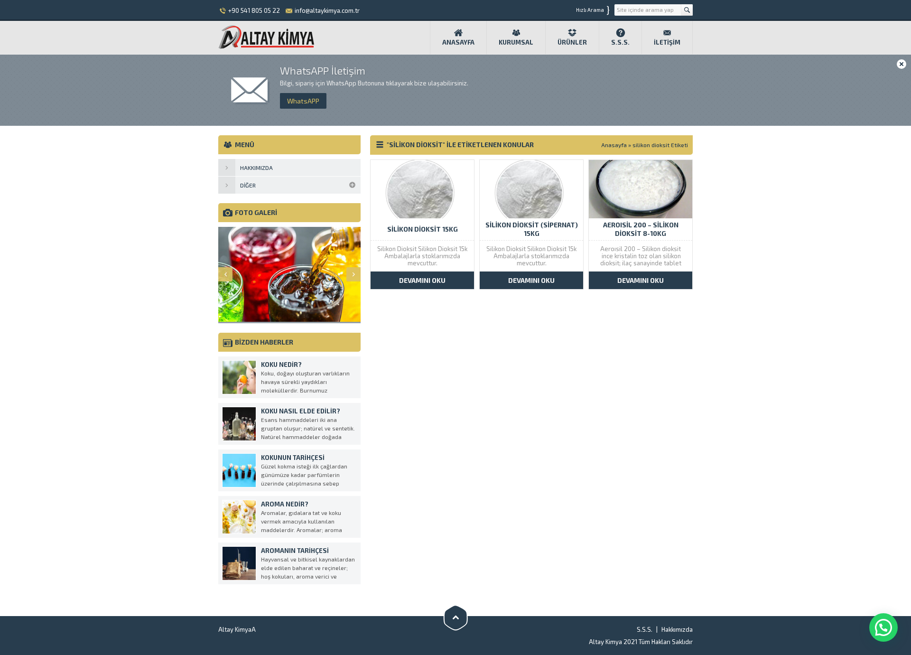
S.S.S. (620, 42)
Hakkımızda (677, 629)
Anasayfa (458, 42)
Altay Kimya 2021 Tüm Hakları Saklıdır (641, 642)
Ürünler (572, 42)
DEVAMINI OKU (422, 280)
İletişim (667, 42)
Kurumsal (516, 42)
